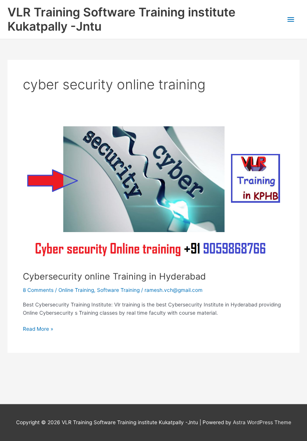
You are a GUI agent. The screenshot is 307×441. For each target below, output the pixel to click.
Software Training (118, 290)
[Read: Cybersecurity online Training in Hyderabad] (153, 194)
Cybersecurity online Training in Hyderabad (114, 276)
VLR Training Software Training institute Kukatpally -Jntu (121, 19)
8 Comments (38, 290)
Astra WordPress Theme (262, 422)
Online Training (76, 290)
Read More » (38, 328)
